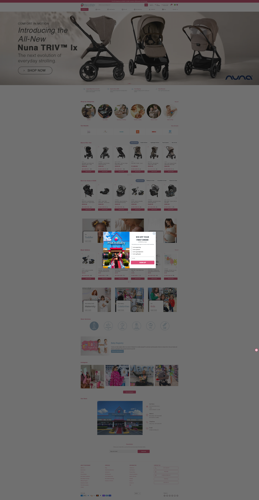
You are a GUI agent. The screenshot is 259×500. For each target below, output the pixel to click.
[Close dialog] (154, 233)
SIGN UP (142, 262)
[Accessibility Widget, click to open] (256, 350)
